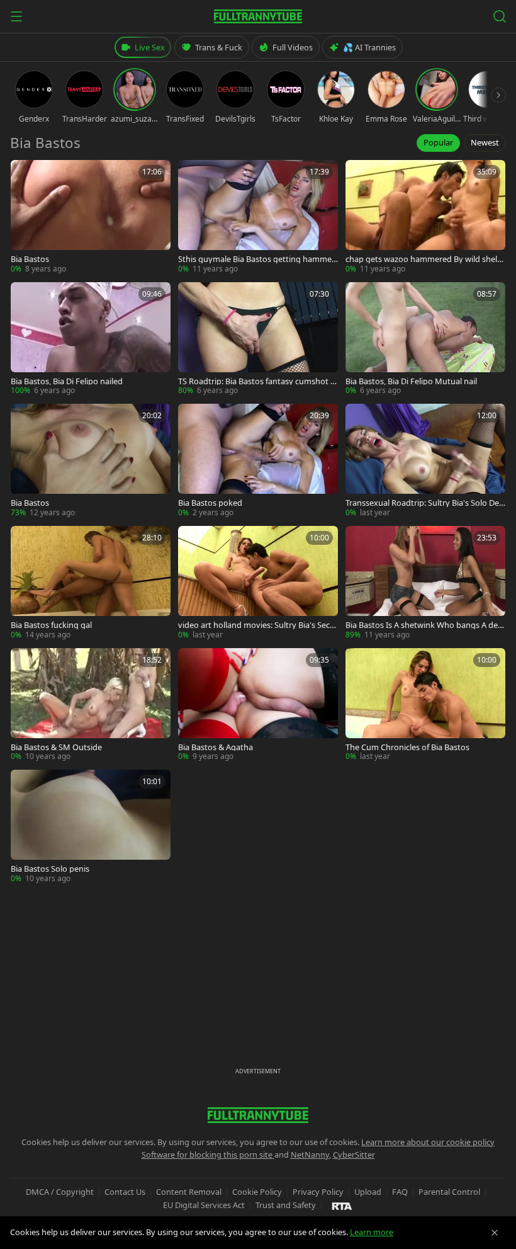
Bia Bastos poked (210, 503)
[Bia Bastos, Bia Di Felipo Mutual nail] (425, 339)
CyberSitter (354, 1154)
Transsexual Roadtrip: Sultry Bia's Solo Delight (424, 503)
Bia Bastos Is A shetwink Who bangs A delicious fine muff (425, 625)
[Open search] (499, 16)
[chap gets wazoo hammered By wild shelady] (425, 217)
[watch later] (24, 174)
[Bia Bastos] (91, 217)
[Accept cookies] (494, 1232)
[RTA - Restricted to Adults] (342, 1205)
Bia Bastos (30, 259)
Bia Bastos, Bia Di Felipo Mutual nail (411, 381)
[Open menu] (16, 16)
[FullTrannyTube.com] (258, 16)
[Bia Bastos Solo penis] (91, 827)
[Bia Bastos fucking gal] (91, 583)
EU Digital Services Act (204, 1205)
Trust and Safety (285, 1205)
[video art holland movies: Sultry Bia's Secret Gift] (258, 583)
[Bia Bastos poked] (258, 461)
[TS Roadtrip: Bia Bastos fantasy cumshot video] (258, 339)
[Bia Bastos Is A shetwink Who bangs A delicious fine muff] (425, 583)
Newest (485, 142)
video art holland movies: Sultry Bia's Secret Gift (257, 625)
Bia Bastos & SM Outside (56, 747)
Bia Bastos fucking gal (51, 625)
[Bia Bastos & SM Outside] (91, 705)
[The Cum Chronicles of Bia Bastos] (425, 705)
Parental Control (449, 1191)
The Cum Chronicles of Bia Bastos (407, 747)
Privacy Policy (318, 1191)
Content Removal (189, 1191)
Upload (367, 1191)
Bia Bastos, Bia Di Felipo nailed (67, 381)
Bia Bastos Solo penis (50, 869)
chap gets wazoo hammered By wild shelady (423, 259)
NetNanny (310, 1154)
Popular (438, 142)
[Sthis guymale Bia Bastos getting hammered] (258, 217)
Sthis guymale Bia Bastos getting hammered (256, 259)
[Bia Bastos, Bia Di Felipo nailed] (91, 339)
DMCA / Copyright (60, 1191)
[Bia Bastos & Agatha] (258, 705)
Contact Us (124, 1191)
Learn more (371, 1232)
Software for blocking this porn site (208, 1154)
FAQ (400, 1191)
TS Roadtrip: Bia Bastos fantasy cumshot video (257, 381)
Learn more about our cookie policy (428, 1142)
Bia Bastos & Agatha (215, 747)
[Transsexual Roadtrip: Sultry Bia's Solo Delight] (425, 461)
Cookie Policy (257, 1191)
